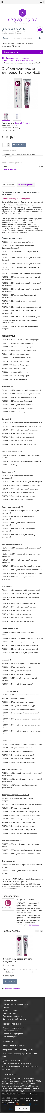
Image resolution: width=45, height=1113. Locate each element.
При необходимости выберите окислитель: (19, 154)
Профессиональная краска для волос (18, 60)
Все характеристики (9, 169)
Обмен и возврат (9, 1013)
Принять (22, 1108)
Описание (10, 185)
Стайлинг (29, 43)
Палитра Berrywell (10, 1036)
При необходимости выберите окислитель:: (20, 969)
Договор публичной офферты (14, 1019)
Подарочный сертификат (13, 1034)
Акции (17, 46)
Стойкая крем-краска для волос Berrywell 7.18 (18, 960)
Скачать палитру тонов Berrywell (16, 199)
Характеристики (27, 185)
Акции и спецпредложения (13, 1028)
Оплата (6, 1007)
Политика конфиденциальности (15, 1004)
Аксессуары (6, 46)
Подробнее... (34, 925)
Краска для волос (17, 43)
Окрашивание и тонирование (17, 58)
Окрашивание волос (12, 989)
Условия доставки (10, 1010)
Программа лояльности (12, 1016)
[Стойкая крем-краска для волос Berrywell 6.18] (6, 116)
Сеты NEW (6, 43)
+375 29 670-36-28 (17, 1046)
